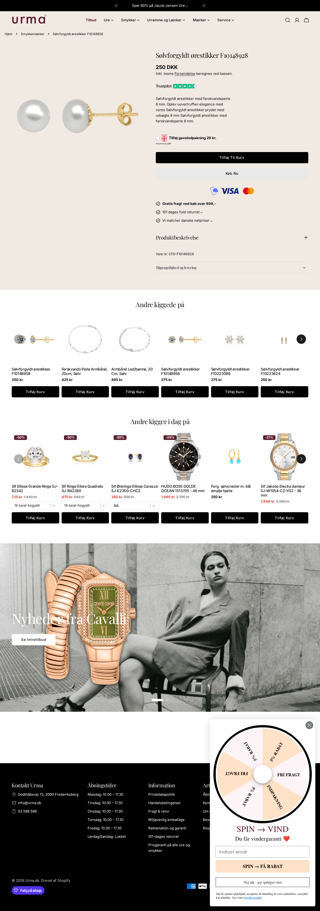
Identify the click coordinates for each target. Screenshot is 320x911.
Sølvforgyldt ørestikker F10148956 (180, 371)
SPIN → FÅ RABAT (263, 866)
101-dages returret (163, 836)
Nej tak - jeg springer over (263, 882)
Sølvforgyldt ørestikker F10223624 (280, 371)
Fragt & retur (158, 811)
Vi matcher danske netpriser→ (187, 220)
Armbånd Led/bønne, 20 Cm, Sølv (132, 371)
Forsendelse (185, 73)
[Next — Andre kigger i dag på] (301, 459)
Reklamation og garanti (167, 828)
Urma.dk (32, 880)
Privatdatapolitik (161, 794)
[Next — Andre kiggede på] (301, 339)
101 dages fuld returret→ (182, 212)
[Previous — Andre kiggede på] (18, 339)
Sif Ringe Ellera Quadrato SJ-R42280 (82, 488)
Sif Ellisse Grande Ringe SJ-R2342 (35, 488)
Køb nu (232, 173)
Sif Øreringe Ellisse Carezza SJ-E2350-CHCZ (134, 488)
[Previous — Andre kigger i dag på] (18, 459)
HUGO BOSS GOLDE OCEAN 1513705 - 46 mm (182, 488)
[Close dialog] (309, 725)
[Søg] (287, 20)
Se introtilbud (33, 639)
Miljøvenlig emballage (166, 819)
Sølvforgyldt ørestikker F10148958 (31, 371)
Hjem (8, 34)
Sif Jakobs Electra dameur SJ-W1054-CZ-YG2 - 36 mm (283, 490)
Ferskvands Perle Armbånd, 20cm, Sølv (85, 371)
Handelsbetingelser (164, 803)
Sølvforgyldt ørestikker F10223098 (230, 371)
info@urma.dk (29, 803)
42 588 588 (27, 811)
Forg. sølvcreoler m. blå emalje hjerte (231, 488)
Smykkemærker (32, 34)
